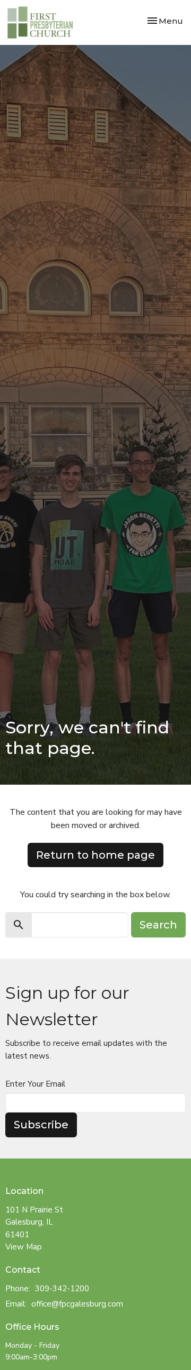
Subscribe (41, 1124)
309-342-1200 (62, 1288)
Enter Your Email (35, 1084)
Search (158, 924)
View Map (23, 1247)
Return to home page (95, 855)
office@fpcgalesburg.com (77, 1304)
